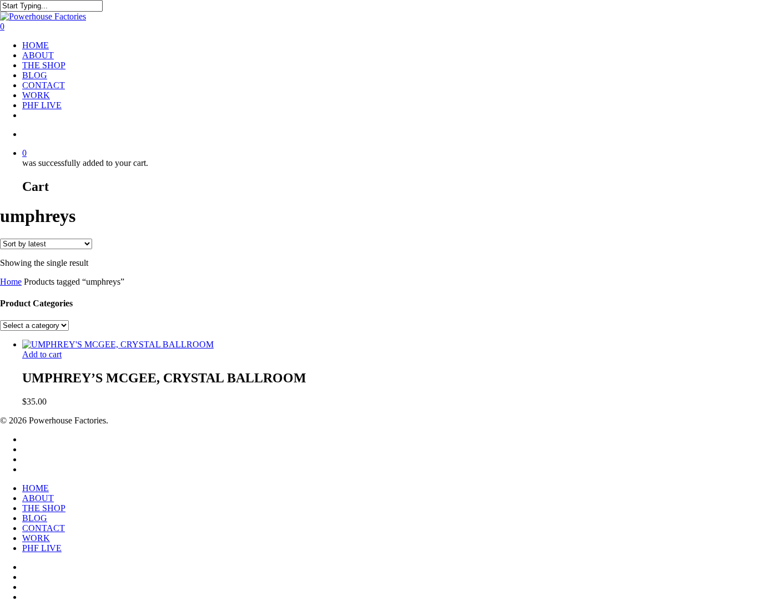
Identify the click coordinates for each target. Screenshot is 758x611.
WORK (36, 95)
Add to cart (42, 354)
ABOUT (38, 55)
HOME (35, 45)
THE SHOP (43, 65)
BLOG (34, 75)
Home (11, 281)
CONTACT (43, 85)
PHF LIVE (42, 105)
